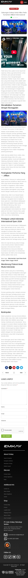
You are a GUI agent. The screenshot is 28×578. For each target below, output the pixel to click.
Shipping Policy (7, 512)
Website (3, 420)
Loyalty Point (7, 510)
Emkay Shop (7, 504)
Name (3, 407)
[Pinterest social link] (14, 367)
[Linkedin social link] (17, 367)
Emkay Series (7, 474)
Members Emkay (8, 463)
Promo (5, 507)
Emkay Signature (8, 476)
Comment (4, 388)
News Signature (8, 494)
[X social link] (10, 367)
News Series (7, 491)
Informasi (12, 8)
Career (5, 496)
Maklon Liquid (7, 466)
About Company (8, 458)
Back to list (14, 372)
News (16, 8)
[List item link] (14, 538)
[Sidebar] (2, 175)
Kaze (5, 479)
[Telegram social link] (21, 367)
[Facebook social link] (6, 367)
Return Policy (7, 515)
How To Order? (7, 518)
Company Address (8, 461)
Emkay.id (6, 97)
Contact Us (6, 488)
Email (2, 413)
